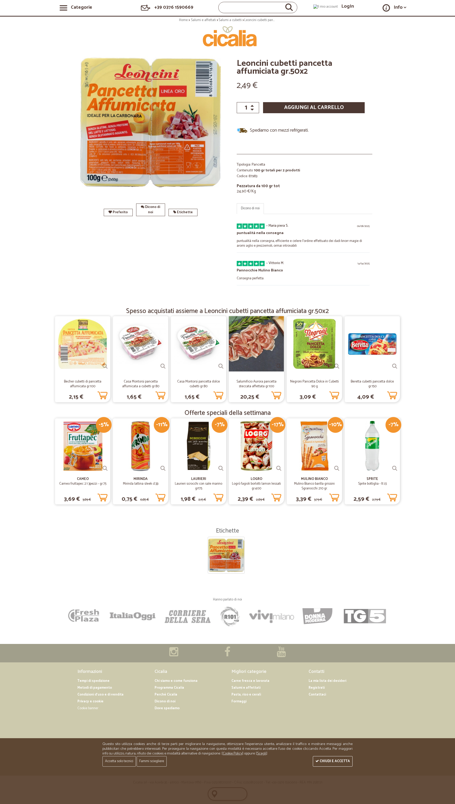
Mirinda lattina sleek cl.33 (140, 484)
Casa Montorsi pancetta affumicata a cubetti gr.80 (140, 384)
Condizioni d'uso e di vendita (100, 694)
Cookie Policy (232, 754)
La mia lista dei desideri (327, 681)
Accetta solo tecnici (119, 761)
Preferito (120, 212)
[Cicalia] (227, 36)
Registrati (317, 688)
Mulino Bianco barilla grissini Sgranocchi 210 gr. (314, 486)
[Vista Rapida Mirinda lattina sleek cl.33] (163, 468)
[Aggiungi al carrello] (102, 394)
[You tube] (281, 654)
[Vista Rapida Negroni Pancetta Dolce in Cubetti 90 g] (336, 366)
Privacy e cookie (90, 701)
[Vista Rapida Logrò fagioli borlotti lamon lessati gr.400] (278, 468)
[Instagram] (173, 654)
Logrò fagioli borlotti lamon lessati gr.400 (256, 486)
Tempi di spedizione (93, 681)
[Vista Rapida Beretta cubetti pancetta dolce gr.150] (394, 366)
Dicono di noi (152, 209)
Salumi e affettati (245, 688)
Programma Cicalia (169, 688)
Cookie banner (87, 708)
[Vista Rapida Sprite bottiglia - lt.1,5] (394, 468)
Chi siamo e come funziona (176, 681)
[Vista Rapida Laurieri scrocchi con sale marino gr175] (221, 468)
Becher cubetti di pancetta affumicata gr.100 (82, 384)
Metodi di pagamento (94, 688)
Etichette (184, 212)
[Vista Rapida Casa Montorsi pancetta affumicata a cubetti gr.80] (163, 366)
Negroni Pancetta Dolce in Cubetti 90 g (314, 384)
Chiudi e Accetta (334, 761)
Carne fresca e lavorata (250, 681)
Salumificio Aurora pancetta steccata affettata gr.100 (256, 384)
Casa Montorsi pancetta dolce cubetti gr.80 (198, 384)
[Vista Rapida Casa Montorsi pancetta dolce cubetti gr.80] (221, 366)
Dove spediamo (167, 708)
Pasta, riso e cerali (246, 694)
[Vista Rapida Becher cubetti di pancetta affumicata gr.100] (105, 366)
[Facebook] (227, 654)
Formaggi (238, 701)
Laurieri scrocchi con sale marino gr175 (198, 486)
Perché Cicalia (166, 694)
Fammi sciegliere (151, 761)
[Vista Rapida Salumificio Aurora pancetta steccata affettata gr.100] (278, 366)
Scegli (261, 754)
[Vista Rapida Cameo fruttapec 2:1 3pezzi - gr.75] (105, 468)
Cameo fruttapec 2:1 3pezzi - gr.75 (82, 484)
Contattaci (317, 694)
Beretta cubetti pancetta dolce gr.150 (372, 384)
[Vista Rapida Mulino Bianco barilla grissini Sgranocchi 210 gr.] (336, 468)
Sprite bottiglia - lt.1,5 (372, 484)
